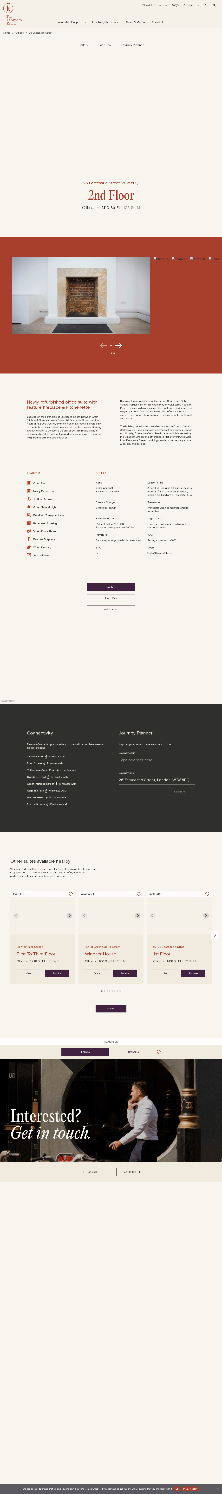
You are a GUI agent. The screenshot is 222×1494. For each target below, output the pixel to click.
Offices (19, 32)
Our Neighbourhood (105, 22)
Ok (177, 1489)
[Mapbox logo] (8, 701)
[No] (218, 1489)
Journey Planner (132, 45)
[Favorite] (71, 894)
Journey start (127, 753)
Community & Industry (124, 20)
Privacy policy (190, 1489)
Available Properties (72, 22)
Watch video (111, 609)
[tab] (102, 991)
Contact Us (191, 5)
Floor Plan (111, 598)
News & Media (135, 22)
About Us (157, 22)
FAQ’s (175, 5)
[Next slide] (118, 345)
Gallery (83, 45)
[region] (111, 671)
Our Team (148, 20)
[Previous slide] (103, 345)
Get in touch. (50, 1132)
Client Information (154, 5)
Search (111, 1008)
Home (6, 32)
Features (105, 45)
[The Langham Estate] (12, 14)
